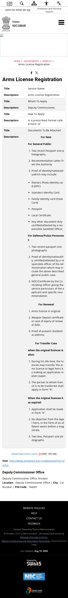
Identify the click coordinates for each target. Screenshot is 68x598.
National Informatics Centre (33, 537)
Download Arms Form (24, 454)
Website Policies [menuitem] (34, 508)
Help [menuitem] (34, 513)
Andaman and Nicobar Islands (49, 10)
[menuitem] (9, 3)
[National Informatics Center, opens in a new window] (34, 577)
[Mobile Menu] (61, 22)
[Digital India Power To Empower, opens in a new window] (34, 591)
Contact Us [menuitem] (34, 518)
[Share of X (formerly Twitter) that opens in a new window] (36, 72)
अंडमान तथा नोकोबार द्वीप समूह (17, 10)
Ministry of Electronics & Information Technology (26, 540)
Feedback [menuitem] (34, 523)
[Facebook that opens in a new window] (31, 72)
